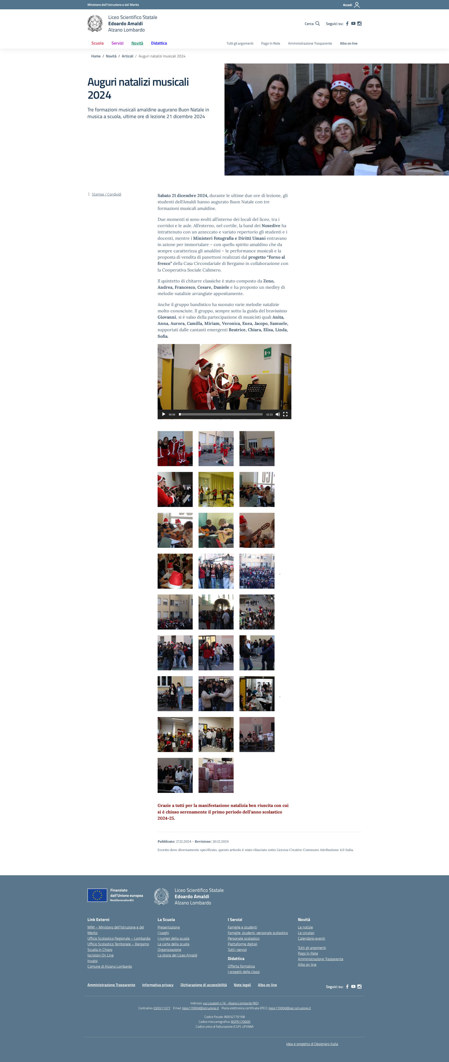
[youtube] (353, 23)
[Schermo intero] (285, 414)
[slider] (221, 414)
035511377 (162, 1008)
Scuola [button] (97, 43)
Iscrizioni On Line (100, 955)
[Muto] (277, 414)
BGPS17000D (240, 1021)
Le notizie (305, 927)
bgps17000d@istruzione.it (200, 1008)
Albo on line (349, 43)
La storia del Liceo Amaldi (177, 955)
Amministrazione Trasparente (310, 43)
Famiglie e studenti (242, 927)
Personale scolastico (243, 938)
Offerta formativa (241, 966)
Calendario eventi (311, 938)
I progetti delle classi (244, 971)
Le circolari (306, 932)
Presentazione (169, 927)
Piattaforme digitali (242, 944)
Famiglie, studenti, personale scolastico (258, 932)
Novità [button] (137, 43)
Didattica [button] (159, 43)
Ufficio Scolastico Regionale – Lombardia (118, 938)
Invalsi (92, 961)
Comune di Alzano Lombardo (109, 966)
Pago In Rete (270, 43)
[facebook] (347, 23)
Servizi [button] (117, 43)
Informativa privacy (158, 985)
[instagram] (359, 23)
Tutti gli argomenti (240, 43)
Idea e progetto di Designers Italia (312, 1044)
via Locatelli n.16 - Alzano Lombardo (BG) (231, 1003)
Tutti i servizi (237, 949)
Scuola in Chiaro (99, 949)
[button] (224, 381)
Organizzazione (169, 949)
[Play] (163, 414)
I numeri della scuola (173, 938)
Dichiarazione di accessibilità (204, 985)
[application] (224, 381)
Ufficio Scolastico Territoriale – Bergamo (118, 944)
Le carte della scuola (173, 944)
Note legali (242, 985)
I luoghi (163, 932)
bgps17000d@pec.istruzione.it (290, 1008)
